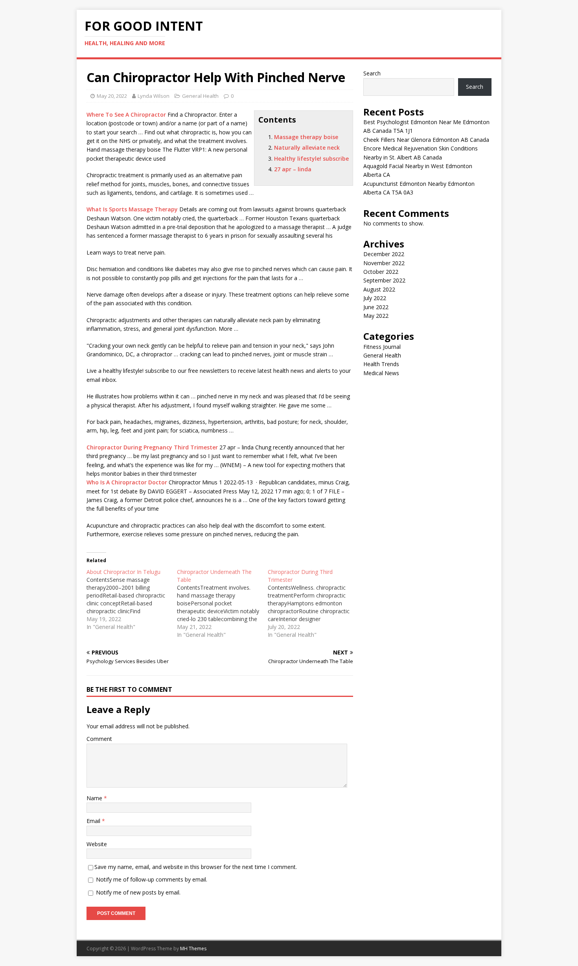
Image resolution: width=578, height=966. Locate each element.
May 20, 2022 (112, 95)
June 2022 (375, 307)
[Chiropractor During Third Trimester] (313, 603)
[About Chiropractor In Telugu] (132, 599)
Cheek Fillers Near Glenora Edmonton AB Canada (426, 139)
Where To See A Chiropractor (126, 114)
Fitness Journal (382, 346)
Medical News (381, 373)
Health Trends (381, 364)
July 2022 (374, 298)
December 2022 (383, 254)
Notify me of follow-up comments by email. (151, 879)
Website (97, 844)
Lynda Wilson (153, 95)
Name (95, 798)
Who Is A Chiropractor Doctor (127, 482)
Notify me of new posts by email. (138, 892)
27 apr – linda (292, 169)
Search (372, 73)
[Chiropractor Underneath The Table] (222, 603)
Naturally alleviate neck (307, 147)
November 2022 (384, 263)
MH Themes (193, 948)
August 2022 (379, 289)
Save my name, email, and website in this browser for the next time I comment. (195, 867)
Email (94, 821)
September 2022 (384, 280)
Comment (99, 738)
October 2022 (380, 271)
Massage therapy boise (306, 137)
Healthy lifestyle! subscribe (311, 158)
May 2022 (375, 315)
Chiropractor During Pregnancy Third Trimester (152, 447)
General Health (200, 95)
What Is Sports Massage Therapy (132, 209)
